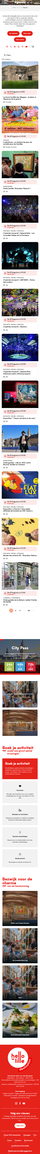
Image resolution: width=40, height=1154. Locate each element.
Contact (18, 1140)
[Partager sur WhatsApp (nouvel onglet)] (19, 47)
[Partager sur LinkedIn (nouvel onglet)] (15, 47)
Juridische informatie (20, 1145)
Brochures (28, 1140)
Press (9, 1140)
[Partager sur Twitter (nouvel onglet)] (11, 47)
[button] (32, 46)
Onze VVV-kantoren (12, 1135)
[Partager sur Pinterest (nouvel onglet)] (22, 47)
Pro (34, 1135)
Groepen (27, 1135)
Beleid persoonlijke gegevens (20, 1151)
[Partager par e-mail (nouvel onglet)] (26, 47)
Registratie (20, 1125)
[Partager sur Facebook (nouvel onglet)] (7, 47)
